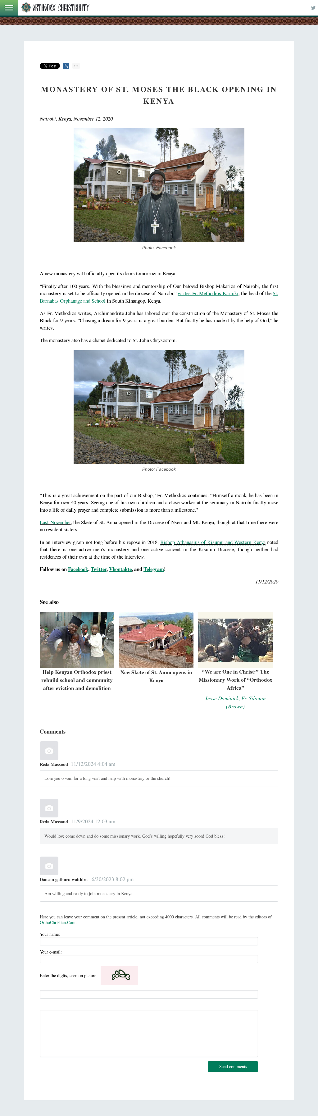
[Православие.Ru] (55, 8)
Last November (55, 522)
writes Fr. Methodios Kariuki (208, 293)
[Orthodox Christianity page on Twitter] (313, 7)
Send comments (233, 1066)
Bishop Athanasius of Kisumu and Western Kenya (212, 542)
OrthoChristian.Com (57, 922)
